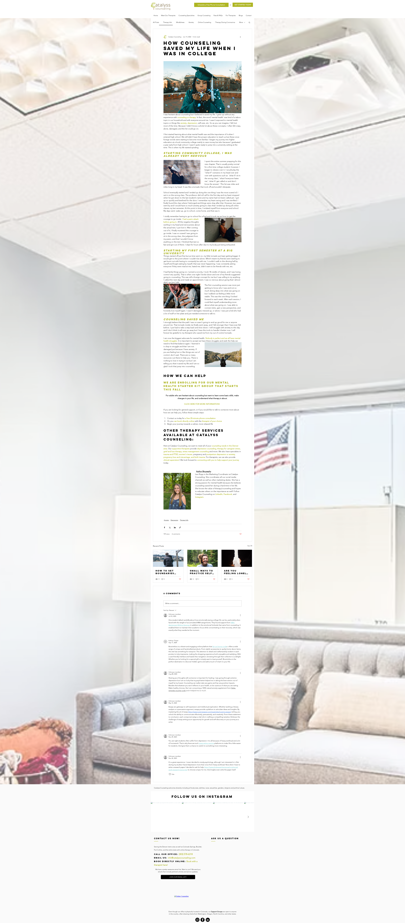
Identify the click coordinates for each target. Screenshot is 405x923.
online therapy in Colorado (189, 850)
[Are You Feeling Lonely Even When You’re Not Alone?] (236, 558)
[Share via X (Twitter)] (170, 527)
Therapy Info (167, 22)
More (241, 22)
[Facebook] (202, 920)
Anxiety (191, 22)
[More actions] (240, 37)
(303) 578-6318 (186, 854)
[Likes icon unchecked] (170, 634)
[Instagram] (197, 920)
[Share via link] (180, 527)
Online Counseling (204, 22)
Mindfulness (180, 22)
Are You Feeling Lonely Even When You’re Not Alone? (236, 572)
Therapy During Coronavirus (225, 22)
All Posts (156, 22)
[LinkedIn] (208, 920)
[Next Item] (248, 817)
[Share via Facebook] (164, 527)
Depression (174, 520)
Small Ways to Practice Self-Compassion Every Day (201, 572)
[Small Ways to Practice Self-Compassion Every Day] (202, 558)
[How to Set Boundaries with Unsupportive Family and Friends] (168, 558)
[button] (249, 22)
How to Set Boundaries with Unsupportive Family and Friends (167, 572)
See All (249, 546)
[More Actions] (240, 615)
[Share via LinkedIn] (175, 527)
